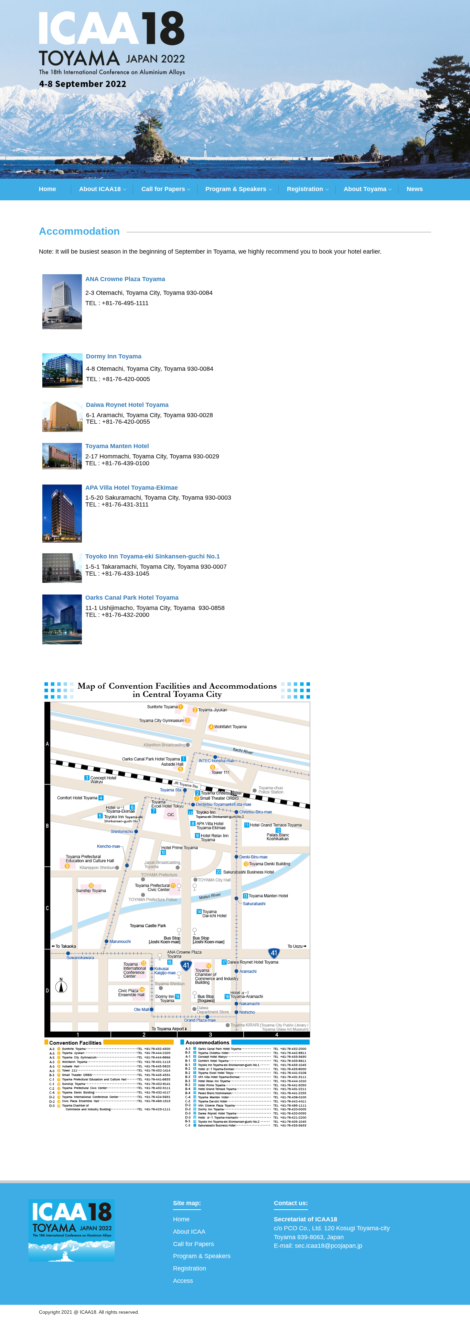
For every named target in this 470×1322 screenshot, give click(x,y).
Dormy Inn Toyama (114, 356)
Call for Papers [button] (163, 189)
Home (47, 189)
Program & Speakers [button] (235, 189)
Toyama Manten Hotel (118, 446)
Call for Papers (193, 1244)
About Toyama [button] (365, 189)
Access (183, 1280)
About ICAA (189, 1231)
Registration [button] (305, 189)
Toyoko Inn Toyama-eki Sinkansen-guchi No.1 (153, 556)
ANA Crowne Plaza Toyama (126, 279)
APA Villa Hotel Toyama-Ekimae (131, 488)
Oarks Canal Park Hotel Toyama (132, 598)
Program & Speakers (202, 1256)
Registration (189, 1268)
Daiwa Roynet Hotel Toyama (128, 405)
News (415, 189)
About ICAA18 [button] (100, 189)
